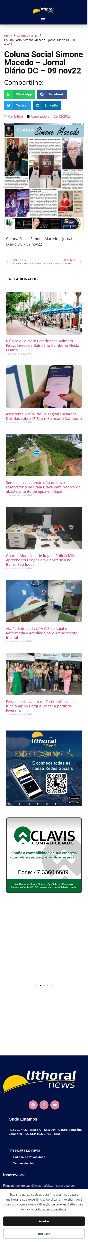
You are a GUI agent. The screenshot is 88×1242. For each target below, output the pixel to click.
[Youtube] (54, 1104)
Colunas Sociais (27, 36)
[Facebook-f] (44, 1104)
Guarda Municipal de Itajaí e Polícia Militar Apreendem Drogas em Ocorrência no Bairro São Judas (42, 560)
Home (8, 36)
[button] (43, 20)
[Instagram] (33, 1104)
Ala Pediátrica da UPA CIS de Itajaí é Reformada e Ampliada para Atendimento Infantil (42, 633)
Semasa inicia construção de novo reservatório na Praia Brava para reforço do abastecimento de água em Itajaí (43, 487)
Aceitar (44, 1221)
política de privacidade (50, 1209)
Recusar (44, 1234)
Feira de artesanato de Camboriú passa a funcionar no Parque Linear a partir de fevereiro (41, 706)
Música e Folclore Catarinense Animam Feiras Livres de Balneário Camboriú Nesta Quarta (42, 345)
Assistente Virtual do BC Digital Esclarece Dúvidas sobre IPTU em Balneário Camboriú (44, 416)
